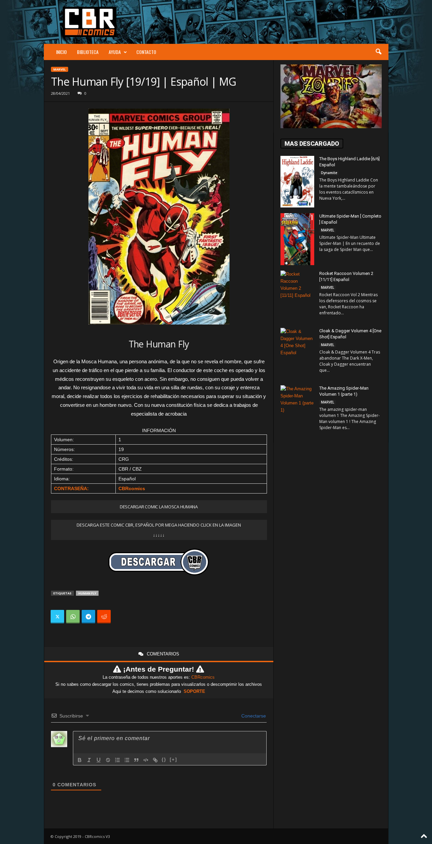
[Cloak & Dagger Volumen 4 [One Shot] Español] (297, 354)
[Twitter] (57, 616)
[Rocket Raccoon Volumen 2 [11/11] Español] (297, 296)
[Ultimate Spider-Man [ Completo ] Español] (297, 239)
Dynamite (329, 172)
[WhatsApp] (73, 616)
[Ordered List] (117, 760)
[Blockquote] (136, 760)
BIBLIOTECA (88, 51)
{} (164, 759)
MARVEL (59, 69)
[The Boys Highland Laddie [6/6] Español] (297, 181)
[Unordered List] (127, 760)
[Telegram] (88, 616)
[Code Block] (146, 760)
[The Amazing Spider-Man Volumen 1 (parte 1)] (297, 411)
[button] (378, 52)
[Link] (155, 760)
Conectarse (253, 716)
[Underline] (98, 760)
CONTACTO (146, 51)
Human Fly (87, 593)
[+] (173, 759)
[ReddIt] (104, 616)
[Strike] (108, 760)
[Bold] (79, 760)
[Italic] (89, 760)
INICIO (61, 51)
